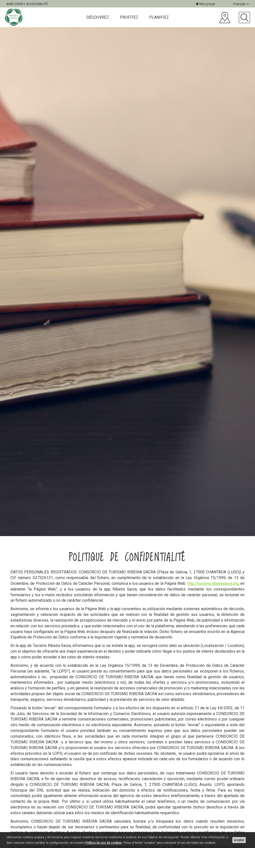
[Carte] (224, 17)
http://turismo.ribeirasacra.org (213, 583)
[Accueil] (14, 17)
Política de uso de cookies (103, 843)
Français (239, 4)
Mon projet (207, 4)
